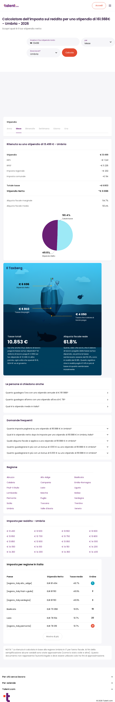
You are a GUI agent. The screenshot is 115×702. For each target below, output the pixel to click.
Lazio (43, 487)
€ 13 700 (38, 536)
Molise (77, 492)
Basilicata (79, 477)
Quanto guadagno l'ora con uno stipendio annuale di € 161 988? (37, 392)
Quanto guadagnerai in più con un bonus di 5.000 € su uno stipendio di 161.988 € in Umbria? (52, 453)
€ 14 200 (93, 546)
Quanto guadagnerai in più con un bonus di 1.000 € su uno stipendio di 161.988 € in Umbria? (51, 447)
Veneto (78, 508)
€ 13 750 (66, 536)
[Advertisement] (52, 95)
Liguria (77, 487)
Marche (44, 492)
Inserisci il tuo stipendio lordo (42, 40)
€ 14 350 (66, 551)
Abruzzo (10, 477)
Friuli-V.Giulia (13, 487)
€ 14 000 (93, 541)
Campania (46, 482)
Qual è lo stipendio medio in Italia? (22, 406)
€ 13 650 (11, 536)
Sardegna (79, 498)
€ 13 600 (93, 531)
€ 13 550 (66, 531)
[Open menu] (110, 5)
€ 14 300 (38, 551)
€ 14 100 (38, 546)
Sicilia (9, 503)
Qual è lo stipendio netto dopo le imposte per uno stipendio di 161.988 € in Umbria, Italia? (50, 434)
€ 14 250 (11, 551)
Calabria (11, 482)
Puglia (43, 498)
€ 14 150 (65, 546)
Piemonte (11, 498)
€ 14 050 (11, 546)
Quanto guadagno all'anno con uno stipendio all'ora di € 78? (35, 399)
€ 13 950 (66, 541)
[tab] (9, 130)
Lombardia (12, 492)
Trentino (78, 503)
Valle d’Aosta (47, 508)
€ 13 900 (38, 541)
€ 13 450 (11, 531)
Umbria (10, 508)
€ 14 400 (93, 551)
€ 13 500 (38, 531)
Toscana (45, 503)
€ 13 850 (11, 541)
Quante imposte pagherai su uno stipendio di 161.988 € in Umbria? (39, 428)
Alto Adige (45, 477)
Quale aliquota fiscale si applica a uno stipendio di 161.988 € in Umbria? (41, 440)
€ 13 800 (93, 536)
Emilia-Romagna (82, 482)
